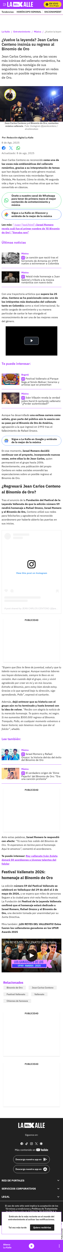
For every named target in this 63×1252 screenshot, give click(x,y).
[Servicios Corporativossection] (58, 1188)
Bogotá (25, 374)
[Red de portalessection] (58, 1180)
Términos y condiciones (17, 1208)
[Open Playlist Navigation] (59, 1246)
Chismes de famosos (17, 1000)
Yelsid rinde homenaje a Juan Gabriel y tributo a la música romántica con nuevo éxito (40, 279)
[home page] (31, 1125)
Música (37, 31)
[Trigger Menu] (4, 4)
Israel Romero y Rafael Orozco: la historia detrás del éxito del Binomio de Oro (41, 757)
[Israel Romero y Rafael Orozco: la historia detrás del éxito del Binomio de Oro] (10, 754)
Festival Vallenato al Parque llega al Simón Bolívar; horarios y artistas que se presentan (40, 381)
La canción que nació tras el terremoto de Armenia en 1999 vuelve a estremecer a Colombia (40, 260)
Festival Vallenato (16, 994)
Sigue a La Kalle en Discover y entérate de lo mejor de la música (31, 214)
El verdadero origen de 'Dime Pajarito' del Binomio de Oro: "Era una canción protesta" (40, 775)
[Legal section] (58, 1196)
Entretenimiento (21, 31)
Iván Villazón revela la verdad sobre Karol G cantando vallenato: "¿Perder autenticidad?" (41, 400)
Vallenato (39, 994)
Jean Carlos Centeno (42, 987)
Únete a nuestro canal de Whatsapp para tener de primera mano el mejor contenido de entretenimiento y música (33, 200)
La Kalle (6, 31)
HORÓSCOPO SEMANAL (29, 11)
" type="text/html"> (31, 228)
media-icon (31, 1246)
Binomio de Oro (15, 987)
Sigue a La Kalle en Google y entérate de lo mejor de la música (34, 440)
